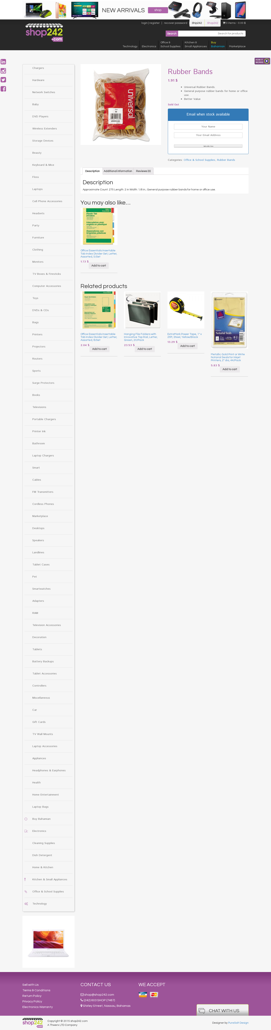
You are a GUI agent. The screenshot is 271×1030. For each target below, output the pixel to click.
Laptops (37, 189)
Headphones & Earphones (49, 770)
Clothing (37, 250)
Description (92, 171)
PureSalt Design (238, 1022)
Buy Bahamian (41, 819)
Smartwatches (41, 589)
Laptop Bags (40, 807)
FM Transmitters (42, 492)
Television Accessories (46, 625)
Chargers (38, 68)
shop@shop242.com (99, 994)
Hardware (38, 80)
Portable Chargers (44, 419)
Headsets (38, 213)
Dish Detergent (42, 855)
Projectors (38, 347)
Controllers (39, 686)
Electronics (149, 46)
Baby (35, 104)
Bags (35, 322)
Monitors (37, 262)
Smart (36, 468)
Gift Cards (39, 722)
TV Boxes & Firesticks (46, 274)
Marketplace (237, 46)
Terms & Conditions (36, 990)
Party (35, 226)
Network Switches (43, 92)
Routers (37, 359)
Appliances (39, 758)
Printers (37, 335)
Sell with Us (30, 984)
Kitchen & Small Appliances (49, 879)
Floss (35, 177)
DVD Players (40, 117)
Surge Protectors (43, 383)
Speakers (38, 540)
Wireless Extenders (44, 129)
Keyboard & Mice (43, 165)
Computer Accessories (46, 286)
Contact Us (96, 984)
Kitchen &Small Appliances (196, 44)
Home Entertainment (45, 795)
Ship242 (197, 23)
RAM (35, 613)
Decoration (39, 637)
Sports (36, 371)
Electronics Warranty (37, 1007)
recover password (175, 23)
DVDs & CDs (40, 310)
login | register (150, 23)
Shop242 (212, 23)
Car (34, 710)
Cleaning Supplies (43, 843)
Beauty (36, 153)
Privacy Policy (32, 1001)
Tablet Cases (41, 565)
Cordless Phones (43, 504)
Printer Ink (39, 431)
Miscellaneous (41, 698)
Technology (130, 46)
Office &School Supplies (170, 44)
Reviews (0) (143, 171)
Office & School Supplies (48, 892)
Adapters (38, 601)
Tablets (37, 649)
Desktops (38, 528)
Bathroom (38, 444)
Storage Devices (42, 141)
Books (36, 395)
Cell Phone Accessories (47, 201)
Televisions (39, 407)
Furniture (38, 238)
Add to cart (98, 265)
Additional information (118, 171)
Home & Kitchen (42, 867)
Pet (34, 577)
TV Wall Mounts (42, 734)
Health (36, 783)
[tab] (92, 171)
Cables (36, 480)
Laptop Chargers (43, 456)
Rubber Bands (226, 160)
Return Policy (31, 995)
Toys (35, 298)
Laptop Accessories (44, 746)
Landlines (38, 553)
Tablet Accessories (44, 674)
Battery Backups (43, 662)
